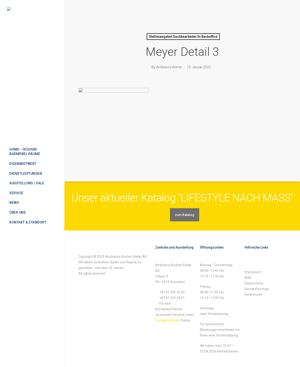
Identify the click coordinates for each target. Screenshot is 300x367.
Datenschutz (253, 283)
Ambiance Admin (169, 67)
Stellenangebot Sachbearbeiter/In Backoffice (183, 36)
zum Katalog (184, 215)
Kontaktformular (167, 320)
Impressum (252, 272)
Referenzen (253, 294)
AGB (247, 278)
